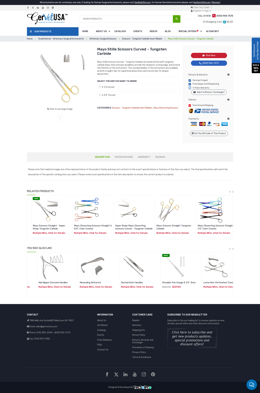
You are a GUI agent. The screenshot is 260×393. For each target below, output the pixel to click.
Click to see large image (61, 109)
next (233, 192)
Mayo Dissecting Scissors (166, 108)
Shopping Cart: (219, 21)
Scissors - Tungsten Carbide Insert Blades (132, 108)
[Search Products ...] (176, 19)
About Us (101, 31)
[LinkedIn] (39, 8)
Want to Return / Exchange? (210, 92)
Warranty (136, 325)
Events (137, 31)
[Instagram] (49, 8)
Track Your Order (201, 7)
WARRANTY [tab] (144, 157)
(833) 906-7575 (211, 63)
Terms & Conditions (141, 357)
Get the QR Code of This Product (210, 133)
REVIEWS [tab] (160, 157)
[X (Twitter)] (34, 8)
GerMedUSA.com (142, 2)
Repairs (135, 320)
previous (230, 192)
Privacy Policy (139, 352)
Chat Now (210, 55)
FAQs (99, 344)
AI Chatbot (212, 31)
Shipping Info (138, 330)
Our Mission (102, 325)
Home (85, 31)
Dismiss (216, 2)
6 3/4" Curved (108, 95)
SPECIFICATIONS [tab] (124, 157)
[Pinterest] (54, 8)
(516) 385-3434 (44, 332)
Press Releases (104, 340)
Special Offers (187, 31)
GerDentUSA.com (201, 2)
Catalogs (120, 31)
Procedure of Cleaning (143, 347)
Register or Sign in (202, 11)
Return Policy (138, 335)
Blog (168, 31)
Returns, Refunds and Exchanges (142, 341)
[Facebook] (29, 8)
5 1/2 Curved (107, 87)
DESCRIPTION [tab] (102, 157)
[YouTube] (44, 8)
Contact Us (102, 349)
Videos (153, 31)
